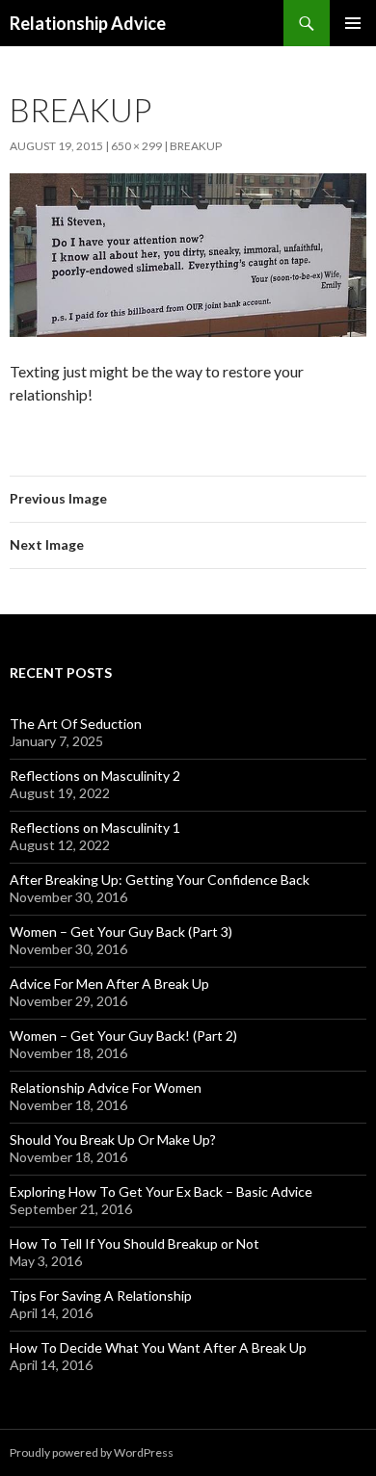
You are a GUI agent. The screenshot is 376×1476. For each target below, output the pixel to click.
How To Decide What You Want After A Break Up (158, 1347)
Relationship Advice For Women (105, 1087)
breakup (196, 146)
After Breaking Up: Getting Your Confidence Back (159, 879)
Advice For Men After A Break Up (109, 983)
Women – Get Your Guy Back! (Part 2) (123, 1035)
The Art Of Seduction (76, 723)
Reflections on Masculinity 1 (95, 827)
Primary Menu (353, 23)
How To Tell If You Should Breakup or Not (134, 1243)
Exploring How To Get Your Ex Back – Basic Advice (161, 1191)
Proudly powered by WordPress (92, 1452)
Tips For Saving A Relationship (101, 1295)
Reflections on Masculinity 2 (95, 775)
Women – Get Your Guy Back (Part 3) (121, 931)
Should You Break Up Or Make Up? (113, 1139)
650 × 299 (136, 146)
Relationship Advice (88, 23)
